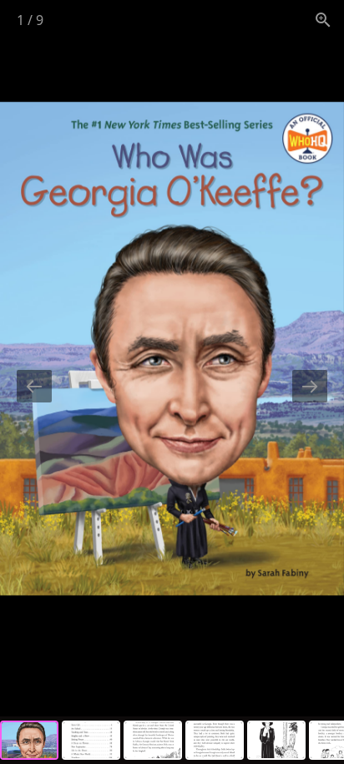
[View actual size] (323, 19)
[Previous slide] (34, 386)
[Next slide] (309, 386)
